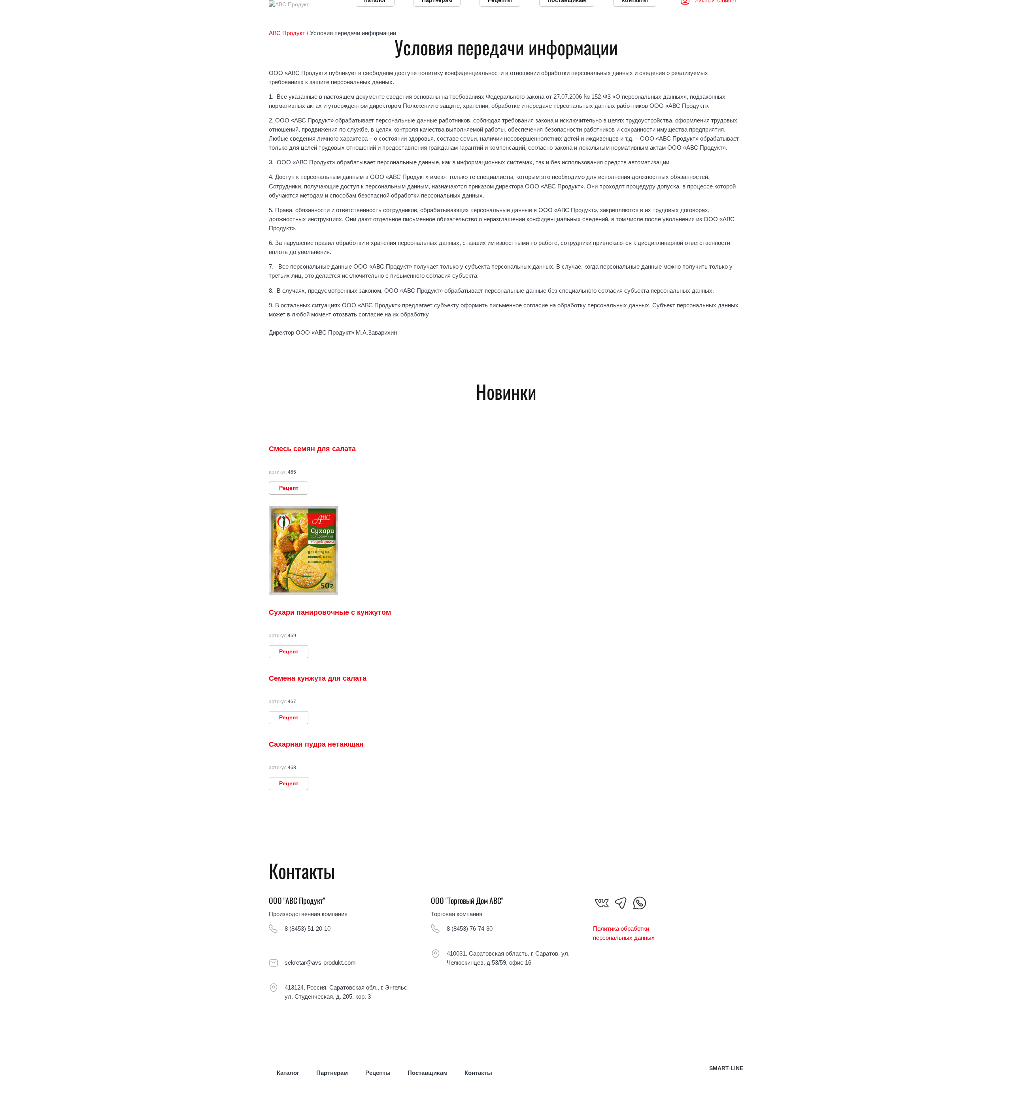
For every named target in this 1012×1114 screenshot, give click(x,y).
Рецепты (378, 1072)
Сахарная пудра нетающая (316, 744)
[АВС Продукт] (289, 4)
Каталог (288, 1072)
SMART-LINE (726, 1068)
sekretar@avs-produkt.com (320, 962)
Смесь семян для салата (312, 449)
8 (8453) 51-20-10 (307, 928)
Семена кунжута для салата (317, 678)
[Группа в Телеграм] (621, 903)
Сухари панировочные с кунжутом (330, 612)
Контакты (478, 1072)
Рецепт (288, 488)
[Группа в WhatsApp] (639, 903)
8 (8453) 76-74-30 (470, 928)
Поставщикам (427, 1072)
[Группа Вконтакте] (602, 902)
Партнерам (332, 1072)
